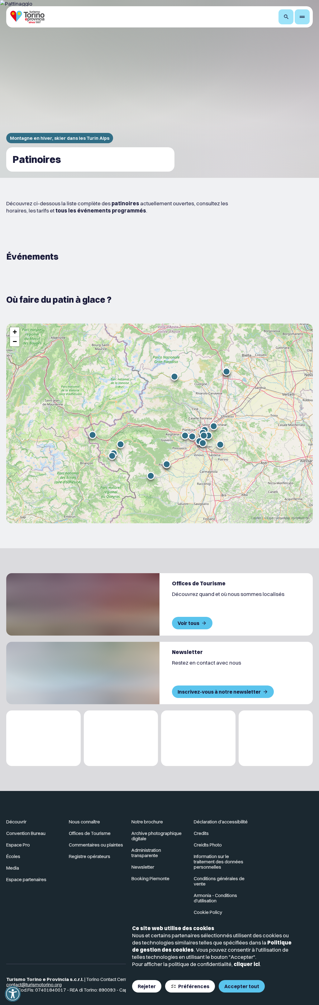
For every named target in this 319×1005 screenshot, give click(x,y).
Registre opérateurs (89, 856)
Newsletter (142, 867)
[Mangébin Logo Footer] (121, 738)
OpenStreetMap (278, 518)
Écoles (13, 856)
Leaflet (256, 518)
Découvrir (16, 822)
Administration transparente (146, 852)
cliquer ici (247, 964)
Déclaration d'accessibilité (221, 822)
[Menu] (302, 16)
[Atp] (43, 738)
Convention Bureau (25, 833)
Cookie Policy (208, 912)
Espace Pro (18, 845)
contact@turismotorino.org (34, 985)
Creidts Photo (208, 845)
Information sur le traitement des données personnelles (218, 861)
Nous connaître (84, 822)
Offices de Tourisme (90, 833)
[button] (92, 435)
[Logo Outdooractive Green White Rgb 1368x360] (276, 738)
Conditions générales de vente (219, 881)
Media (12, 868)
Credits (201, 833)
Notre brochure (147, 822)
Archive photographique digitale (156, 836)
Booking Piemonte (150, 878)
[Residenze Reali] (198, 738)
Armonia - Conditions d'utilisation (215, 898)
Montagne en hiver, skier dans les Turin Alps (59, 138)
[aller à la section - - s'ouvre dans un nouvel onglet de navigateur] (285, 824)
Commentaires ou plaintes (96, 845)
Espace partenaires (26, 879)
